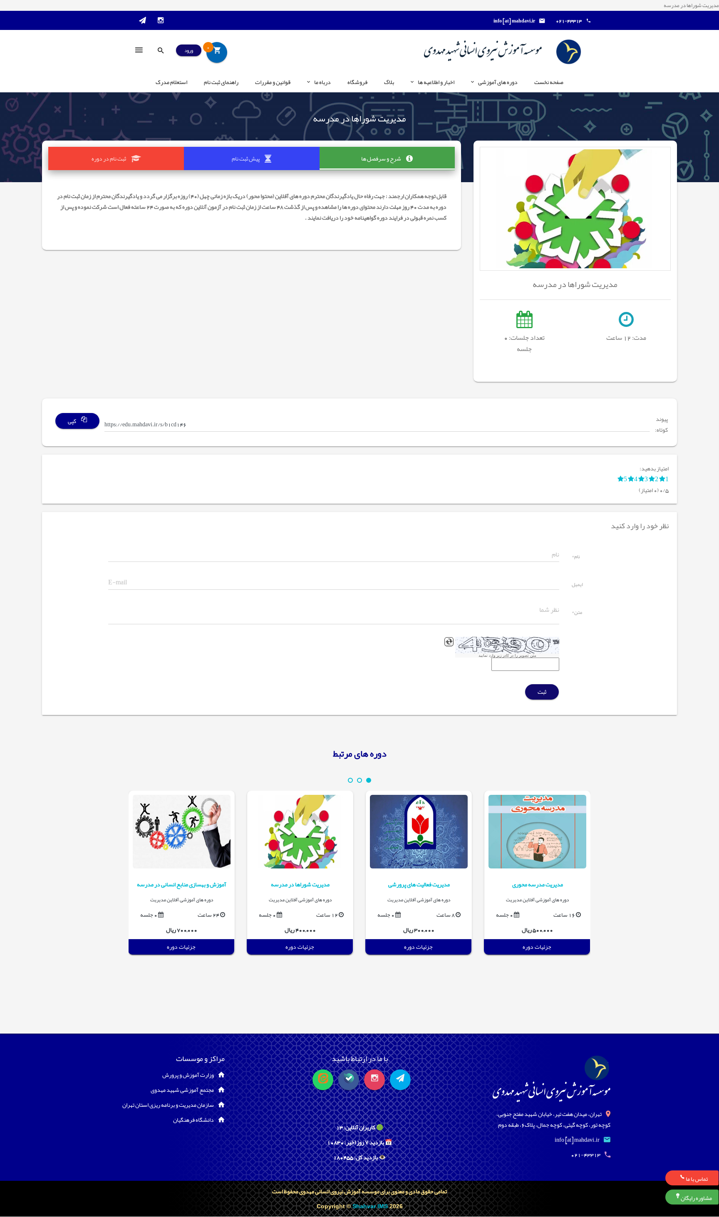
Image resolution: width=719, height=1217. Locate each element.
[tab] (387, 158)
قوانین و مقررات (272, 82)
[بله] (348, 1079)
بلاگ (389, 82)
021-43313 (569, 21)
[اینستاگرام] (374, 1079)
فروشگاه (357, 82)
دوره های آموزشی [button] (498, 82)
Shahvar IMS (370, 1206)
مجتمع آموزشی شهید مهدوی (182, 1090)
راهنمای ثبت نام (221, 82)
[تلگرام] (400, 1079)
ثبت (542, 692)
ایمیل (577, 585)
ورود (188, 50)
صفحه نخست (548, 82)
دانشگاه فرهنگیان (193, 1119)
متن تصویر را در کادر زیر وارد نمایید (507, 655)
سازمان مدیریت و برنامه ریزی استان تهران (168, 1105)
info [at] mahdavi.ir (514, 21)
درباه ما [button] (322, 82)
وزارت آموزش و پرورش (188, 1075)
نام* (576, 557)
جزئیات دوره (537, 946)
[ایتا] (322, 1079)
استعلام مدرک (171, 82)
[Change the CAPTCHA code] (449, 641)
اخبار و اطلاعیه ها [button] (436, 82)
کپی (72, 421)
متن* (577, 613)
